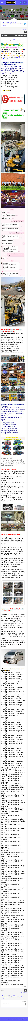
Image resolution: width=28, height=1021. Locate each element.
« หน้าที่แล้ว (22, 29)
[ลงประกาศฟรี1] (11, 2)
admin (14, 39)
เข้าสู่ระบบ (23, 14)
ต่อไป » (25, 29)
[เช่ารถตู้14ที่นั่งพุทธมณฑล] (13, 104)
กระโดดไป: (24, 1001)
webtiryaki (24, 1019)
